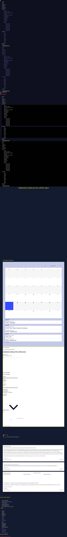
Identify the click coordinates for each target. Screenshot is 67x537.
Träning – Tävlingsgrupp (10, 322)
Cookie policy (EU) (5, 527)
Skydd (5, 34)
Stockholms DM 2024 (20, 418)
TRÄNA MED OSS (6, 45)
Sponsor (3, 44)
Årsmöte (5, 22)
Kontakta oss (4, 8)
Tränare (3, 49)
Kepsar (5, 38)
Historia (5, 10)
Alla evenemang (6, 347)
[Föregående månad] (45, 265)
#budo (34, 455)
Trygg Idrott (5, 18)
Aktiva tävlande (6, 61)
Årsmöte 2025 (8, 70)
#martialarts (37, 455)
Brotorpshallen (5, 389)
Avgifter (3, 51)
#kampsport (30, 455)
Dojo (2, 2)
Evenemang (4, 7)
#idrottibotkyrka (42, 455)
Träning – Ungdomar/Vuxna (11, 340)
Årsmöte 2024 (8, 71)
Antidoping (5, 19)
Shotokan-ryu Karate (7, 11)
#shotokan (56, 484)
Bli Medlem (3, 43)
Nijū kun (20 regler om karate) (8, 12)
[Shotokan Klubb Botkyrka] (5, 436)
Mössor (5, 39)
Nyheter (3, 1)
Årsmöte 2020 (8, 30)
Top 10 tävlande (6, 17)
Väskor (5, 42)
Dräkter (5, 33)
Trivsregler (5, 13)
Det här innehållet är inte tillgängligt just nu (11, 464)
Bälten (5, 81)
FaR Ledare (5, 20)
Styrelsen (5, 21)
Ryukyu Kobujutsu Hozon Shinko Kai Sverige (10, 377)
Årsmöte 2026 (8, 23)
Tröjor (5, 41)
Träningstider (4, 50)
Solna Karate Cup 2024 (7, 425)
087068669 (5, 395)
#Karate (26, 455)
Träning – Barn (8, 336)
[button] (7, 460)
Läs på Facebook (62, 459)
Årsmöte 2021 (8, 29)
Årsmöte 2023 (8, 72)
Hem (4, 32)
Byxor (5, 82)
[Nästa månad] (60, 265)
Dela (60, 469)
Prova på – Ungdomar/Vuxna (11, 331)
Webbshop (3, 31)
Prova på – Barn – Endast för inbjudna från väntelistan (16, 328)
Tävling (4, 385)
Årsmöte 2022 (8, 28)
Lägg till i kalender (6, 409)
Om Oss (3, 9)
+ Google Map (5, 393)
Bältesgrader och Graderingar (8, 60)
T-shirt (5, 40)
